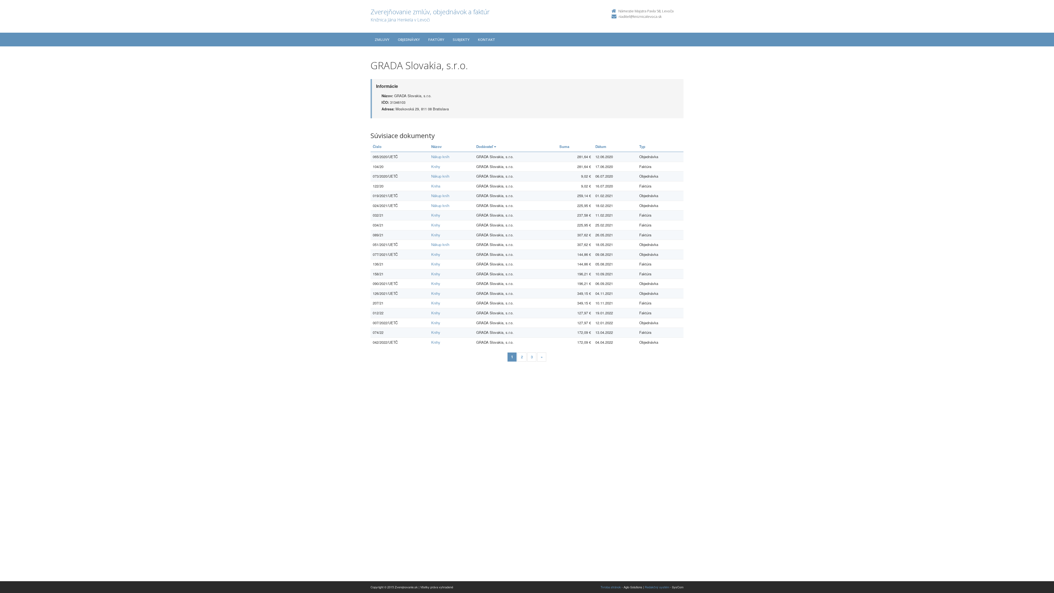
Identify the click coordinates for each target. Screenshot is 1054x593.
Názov (436, 146)
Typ (642, 146)
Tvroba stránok (611, 587)
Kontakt (486, 39)
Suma (564, 146)
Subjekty (461, 39)
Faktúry (436, 39)
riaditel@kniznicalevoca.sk (640, 16)
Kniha (435, 186)
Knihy (435, 166)
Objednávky (409, 39)
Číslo (377, 146)
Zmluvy (382, 39)
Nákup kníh (440, 156)
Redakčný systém (657, 587)
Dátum (600, 146)
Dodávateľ (485, 146)
